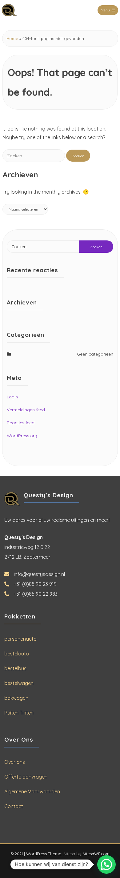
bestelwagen (19, 683)
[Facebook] (55, 864)
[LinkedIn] (65, 864)
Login (12, 397)
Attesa (69, 853)
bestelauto (16, 653)
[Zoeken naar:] (34, 155)
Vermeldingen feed (26, 410)
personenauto (20, 639)
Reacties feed (20, 422)
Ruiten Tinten (19, 713)
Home (12, 38)
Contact (13, 806)
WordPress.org (22, 435)
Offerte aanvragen (25, 777)
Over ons (14, 762)
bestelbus (15, 668)
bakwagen (16, 698)
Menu (105, 10)
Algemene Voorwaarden (32, 791)
